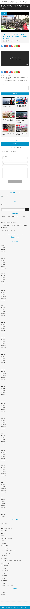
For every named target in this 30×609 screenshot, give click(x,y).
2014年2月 (3, 392)
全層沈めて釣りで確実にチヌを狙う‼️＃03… (21, 121)
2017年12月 (3, 294)
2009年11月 (3, 490)
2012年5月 (3, 437)
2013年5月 (3, 411)
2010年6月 (3, 484)
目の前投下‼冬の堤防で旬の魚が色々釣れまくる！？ (21, 134)
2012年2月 (3, 443)
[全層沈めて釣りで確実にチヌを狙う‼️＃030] (22, 115)
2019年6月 (3, 262)
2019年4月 (3, 264)
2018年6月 (3, 281)
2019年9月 (3, 256)
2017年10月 (3, 298)
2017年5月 (3, 309)
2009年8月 (3, 495)
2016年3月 (3, 339)
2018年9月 (3, 275)
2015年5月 (3, 360)
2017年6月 (3, 307)
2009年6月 (3, 499)
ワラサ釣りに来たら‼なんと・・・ (7, 107)
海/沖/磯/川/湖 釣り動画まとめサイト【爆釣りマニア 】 (15, 3)
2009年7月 (3, 497)
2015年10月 (3, 349)
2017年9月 (3, 300)
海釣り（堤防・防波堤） (7, 41)
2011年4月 (3, 465)
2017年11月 (3, 296)
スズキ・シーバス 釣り (6, 563)
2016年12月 (3, 320)
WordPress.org (4, 598)
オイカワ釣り (4, 580)
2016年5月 (3, 335)
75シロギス (10, 80)
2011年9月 (3, 454)
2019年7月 (3, 260)
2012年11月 (3, 424)
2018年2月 (3, 290)
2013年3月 (3, 416)
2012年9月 (3, 428)
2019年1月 (3, 266)
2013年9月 (3, 403)
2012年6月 (3, 435)
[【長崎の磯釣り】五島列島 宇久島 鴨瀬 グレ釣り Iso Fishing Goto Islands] (22, 100)
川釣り (2, 525)
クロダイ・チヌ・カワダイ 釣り (8, 550)
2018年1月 (3, 292)
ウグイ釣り (3, 578)
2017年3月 (3, 313)
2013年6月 (3, 409)
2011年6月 (3, 460)
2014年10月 (3, 375)
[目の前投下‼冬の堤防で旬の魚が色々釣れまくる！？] (22, 128)
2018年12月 (3, 268)
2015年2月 (3, 367)
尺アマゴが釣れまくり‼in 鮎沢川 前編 (8, 222)
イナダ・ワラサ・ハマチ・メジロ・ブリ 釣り (11, 560)
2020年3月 (3, 251)
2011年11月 (3, 450)
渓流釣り (3, 535)
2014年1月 (3, 394)
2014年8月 (3, 379)
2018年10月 (3, 273)
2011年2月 (3, 469)
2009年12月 (3, 488)
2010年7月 (3, 482)
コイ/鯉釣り (4, 568)
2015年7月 (3, 356)
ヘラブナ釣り (4, 575)
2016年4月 (3, 337)
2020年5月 (3, 247)
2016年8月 (3, 328)
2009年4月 (3, 503)
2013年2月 (3, 418)
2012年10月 (3, 426)
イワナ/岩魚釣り (5, 548)
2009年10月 (3, 492)
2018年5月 (3, 283)
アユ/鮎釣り (4, 543)
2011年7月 (3, 458)
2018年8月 (3, 277)
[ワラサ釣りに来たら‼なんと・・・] (9, 101)
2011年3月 (3, 467)
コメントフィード (4, 596)
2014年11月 (3, 373)
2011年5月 (3, 463)
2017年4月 (3, 311)
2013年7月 (3, 407)
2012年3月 (3, 441)
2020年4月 (3, 249)
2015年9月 (3, 352)
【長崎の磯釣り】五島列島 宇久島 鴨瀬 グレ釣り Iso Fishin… (21, 106)
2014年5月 (3, 386)
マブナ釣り (3, 573)
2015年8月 (3, 354)
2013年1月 (3, 420)
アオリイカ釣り (4, 545)
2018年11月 (3, 271)
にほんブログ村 (4, 197)
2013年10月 (3, 401)
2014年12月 (3, 371)
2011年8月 (3, 456)
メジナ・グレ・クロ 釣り (6, 553)
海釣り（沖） (10, 40)
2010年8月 (3, 480)
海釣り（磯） (16, 40)
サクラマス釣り (4, 565)
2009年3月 (3, 505)
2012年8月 (3, 431)
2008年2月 (3, 512)
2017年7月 (3, 305)
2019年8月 (3, 258)
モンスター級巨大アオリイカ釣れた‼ (8, 134)
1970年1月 (3, 516)
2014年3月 (3, 390)
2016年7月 (3, 330)
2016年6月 (3, 332)
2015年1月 (3, 369)
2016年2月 (3, 341)
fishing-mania (8, 75)
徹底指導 (14, 80)
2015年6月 (3, 358)
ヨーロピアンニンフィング (7, 585)
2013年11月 (3, 399)
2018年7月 (3, 279)
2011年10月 (3, 452)
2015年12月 (3, 345)
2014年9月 (3, 377)
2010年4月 (3, 486)
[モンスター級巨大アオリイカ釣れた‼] (9, 128)
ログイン (3, 592)
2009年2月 (3, 507)
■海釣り (4, 13)
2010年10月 (3, 475)
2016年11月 (3, 322)
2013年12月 (3, 396)
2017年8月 (3, 303)
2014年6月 (3, 384)
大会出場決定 (19, 80)
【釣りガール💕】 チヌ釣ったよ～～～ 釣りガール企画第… (8, 120)
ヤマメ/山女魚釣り (5, 555)
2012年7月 (3, 433)
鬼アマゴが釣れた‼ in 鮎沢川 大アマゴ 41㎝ (9, 230)
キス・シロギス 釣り (16, 41)
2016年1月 (3, 343)
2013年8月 (3, 405)
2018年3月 (3, 288)
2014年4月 (3, 388)
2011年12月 (3, 448)
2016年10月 (3, 324)
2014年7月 (3, 381)
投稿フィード (3, 594)
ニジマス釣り (4, 558)
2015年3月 (3, 364)
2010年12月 (3, 471)
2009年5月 (3, 501)
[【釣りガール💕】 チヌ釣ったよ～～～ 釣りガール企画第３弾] (9, 114)
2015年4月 (3, 362)
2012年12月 (3, 422)
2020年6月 (3, 245)
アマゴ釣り (3, 583)
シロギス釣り (5, 80)
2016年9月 (3, 326)
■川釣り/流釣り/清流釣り (6, 528)
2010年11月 (3, 473)
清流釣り (3, 540)
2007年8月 (3, 514)
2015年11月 (3, 347)
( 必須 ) (5, 156)
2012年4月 (3, 439)
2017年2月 (3, 315)
